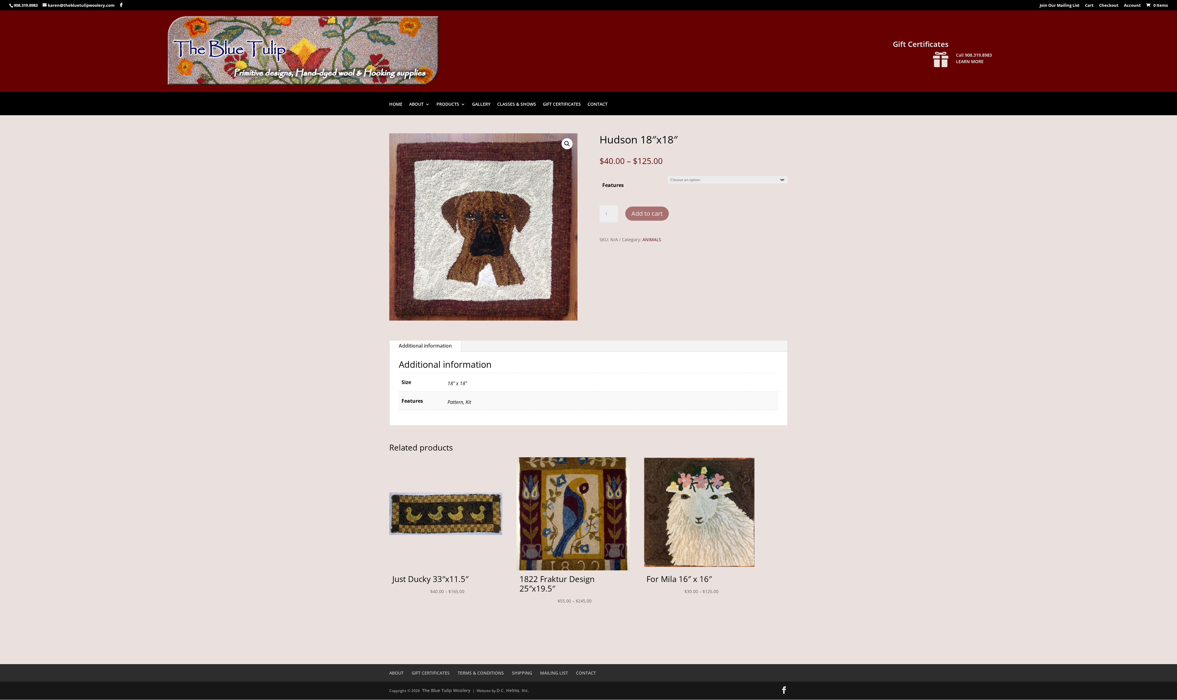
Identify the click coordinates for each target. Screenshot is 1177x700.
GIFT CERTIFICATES (562, 104)
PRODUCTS (447, 104)
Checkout (1108, 5)
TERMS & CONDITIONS (481, 673)
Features (613, 185)
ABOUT (416, 104)
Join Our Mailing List (1060, 5)
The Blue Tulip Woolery (446, 690)
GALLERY (481, 104)
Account (1132, 5)
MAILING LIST (554, 673)
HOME (395, 104)
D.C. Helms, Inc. (513, 690)
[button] (567, 143)
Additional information (425, 345)
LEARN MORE (970, 61)
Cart (1089, 5)
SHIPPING (522, 673)
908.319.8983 (26, 5)
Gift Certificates (921, 44)
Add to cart (647, 213)
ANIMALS (651, 239)
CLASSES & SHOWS (516, 104)
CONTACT (598, 104)
